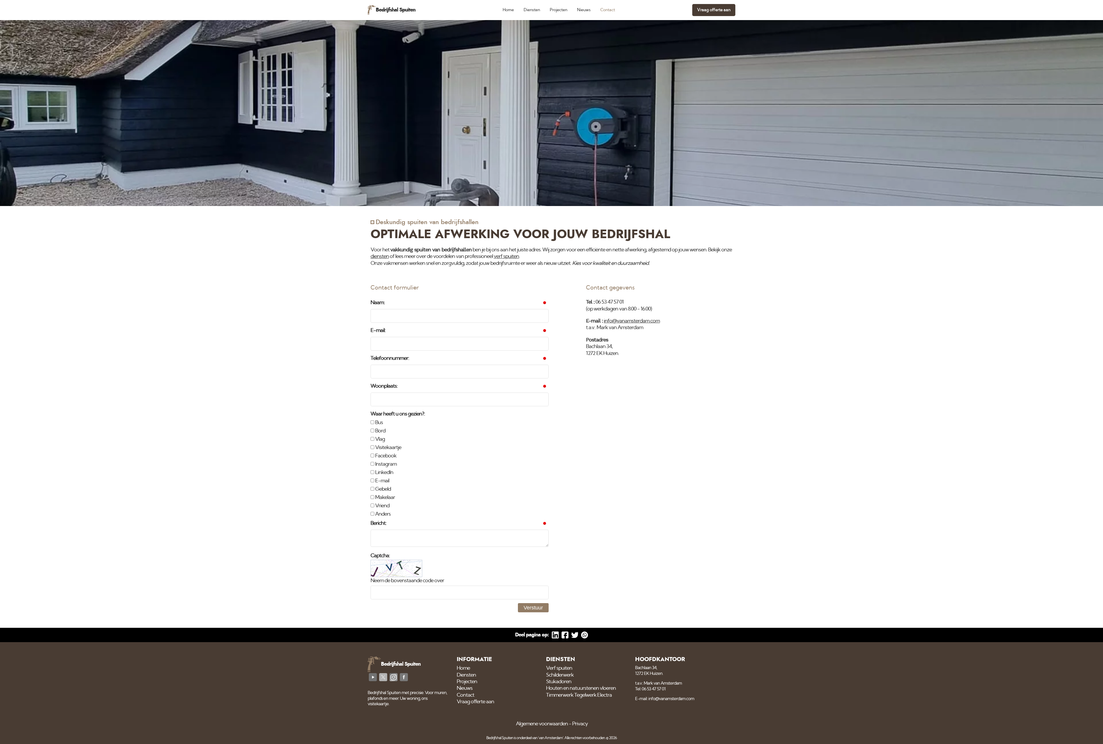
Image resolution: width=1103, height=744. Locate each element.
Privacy (580, 723)
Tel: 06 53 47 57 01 (650, 689)
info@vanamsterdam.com (632, 321)
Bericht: (378, 523)
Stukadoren (558, 681)
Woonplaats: (384, 386)
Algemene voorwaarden (542, 723)
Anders (382, 514)
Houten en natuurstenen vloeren (581, 688)
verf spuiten (506, 256)
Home (508, 10)
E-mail (381, 480)
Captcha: (380, 555)
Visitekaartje (387, 447)
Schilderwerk (560, 675)
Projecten (558, 10)
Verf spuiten (559, 668)
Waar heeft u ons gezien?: (398, 414)
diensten (380, 256)
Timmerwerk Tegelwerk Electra (579, 695)
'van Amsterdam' (550, 738)
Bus (378, 422)
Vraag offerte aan (713, 10)
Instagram (385, 464)
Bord (379, 431)
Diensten (532, 10)
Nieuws (584, 10)
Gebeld (382, 489)
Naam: (378, 302)
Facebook (385, 456)
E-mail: (378, 330)
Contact (607, 10)
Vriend (381, 505)
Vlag (379, 439)
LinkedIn (383, 472)
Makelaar (384, 497)
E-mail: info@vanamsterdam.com (664, 699)
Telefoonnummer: (390, 358)
